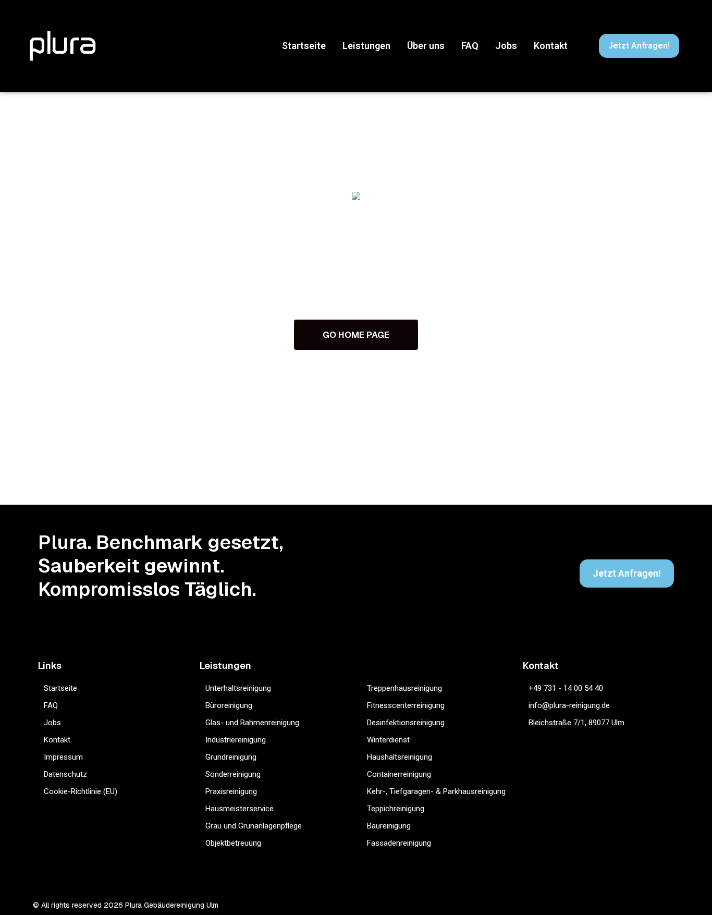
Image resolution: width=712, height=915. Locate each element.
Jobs (506, 45)
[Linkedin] (655, 905)
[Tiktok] (635, 905)
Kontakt (551, 45)
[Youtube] (675, 905)
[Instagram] (574, 905)
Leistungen (366, 45)
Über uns (426, 45)
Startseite (304, 45)
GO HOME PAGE (356, 334)
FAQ (469, 45)
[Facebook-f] (594, 905)
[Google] (614, 905)
